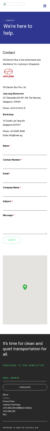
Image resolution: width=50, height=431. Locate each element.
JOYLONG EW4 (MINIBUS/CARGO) (17, 408)
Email (6, 173)
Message (8, 215)
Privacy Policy (9, 401)
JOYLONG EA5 (9, 411)
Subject (8, 201)
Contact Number (12, 160)
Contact (6, 398)
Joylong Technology (11, 404)
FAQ (4, 414)
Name (7, 146)
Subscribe (25, 387)
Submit (12, 240)
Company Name (12, 187)
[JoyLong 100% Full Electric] (13, 6)
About (5, 394)
